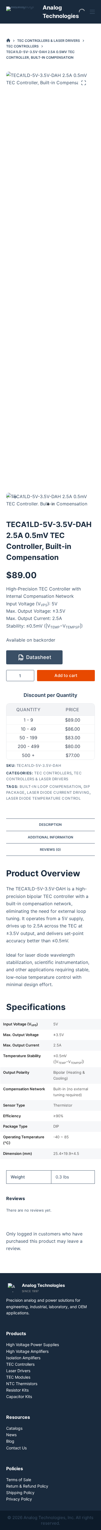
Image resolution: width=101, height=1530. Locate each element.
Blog (10, 1441)
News (11, 1434)
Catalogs (14, 1428)
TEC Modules (18, 1377)
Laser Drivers (18, 1370)
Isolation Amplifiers (23, 1357)
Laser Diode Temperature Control (43, 798)
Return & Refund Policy (27, 1486)
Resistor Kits (17, 1390)
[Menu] (92, 11)
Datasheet (38, 657)
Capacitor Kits (19, 1396)
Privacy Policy (19, 1499)
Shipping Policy (20, 1492)
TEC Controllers (53, 773)
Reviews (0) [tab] (50, 849)
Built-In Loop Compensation (50, 786)
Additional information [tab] (50, 837)
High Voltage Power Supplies (32, 1344)
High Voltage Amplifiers (27, 1351)
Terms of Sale (18, 1479)
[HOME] (8, 40)
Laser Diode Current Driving (58, 792)
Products (16, 1333)
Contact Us (16, 1447)
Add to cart (65, 675)
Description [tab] (50, 824)
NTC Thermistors (21, 1383)
